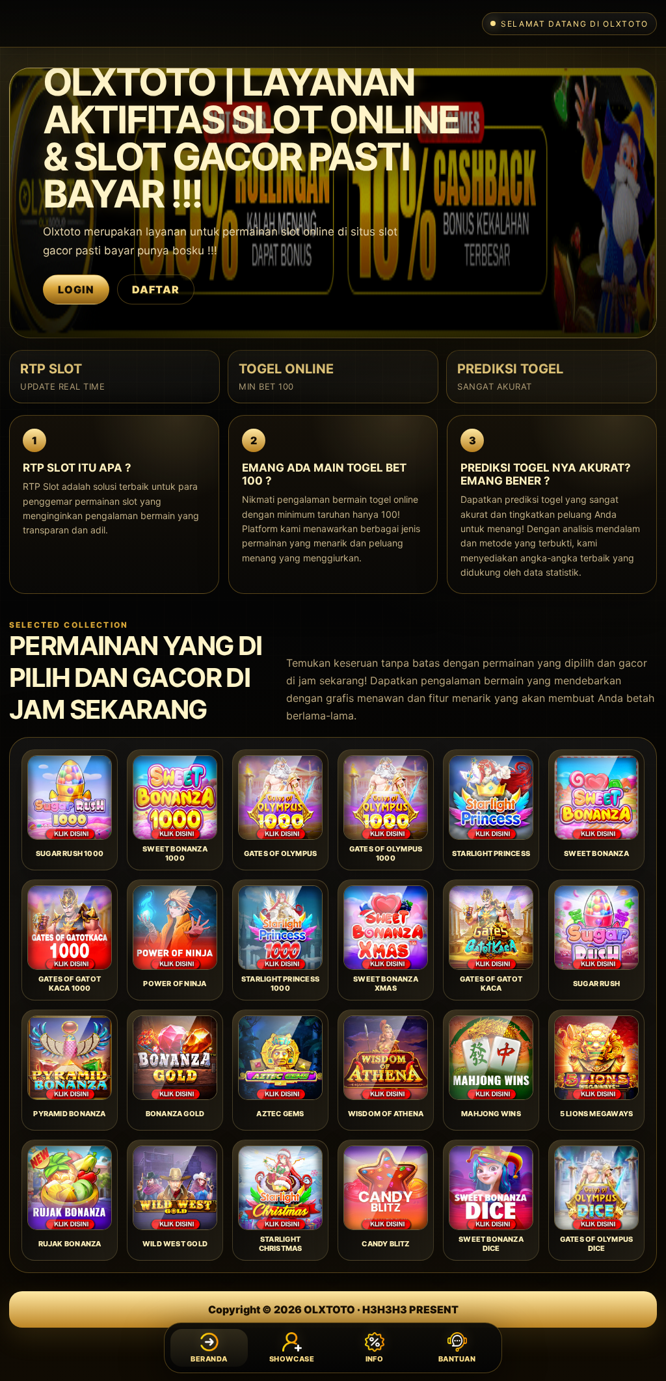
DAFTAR (156, 289)
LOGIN (76, 289)
